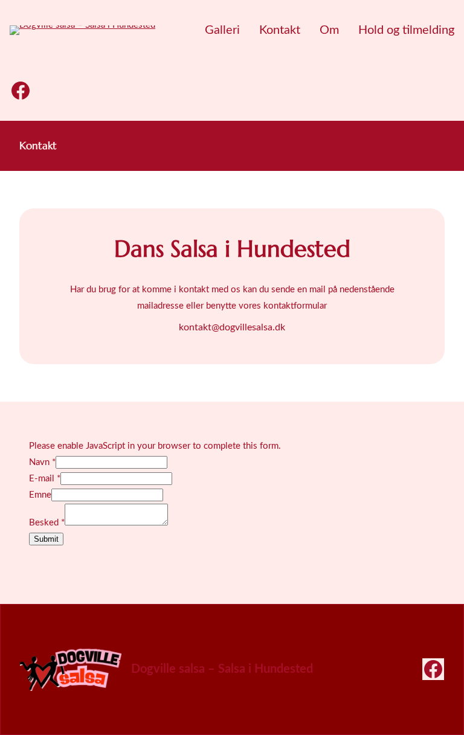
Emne (40, 494)
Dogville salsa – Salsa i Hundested (222, 669)
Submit (46, 539)
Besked (47, 522)
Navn (42, 462)
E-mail (44, 478)
